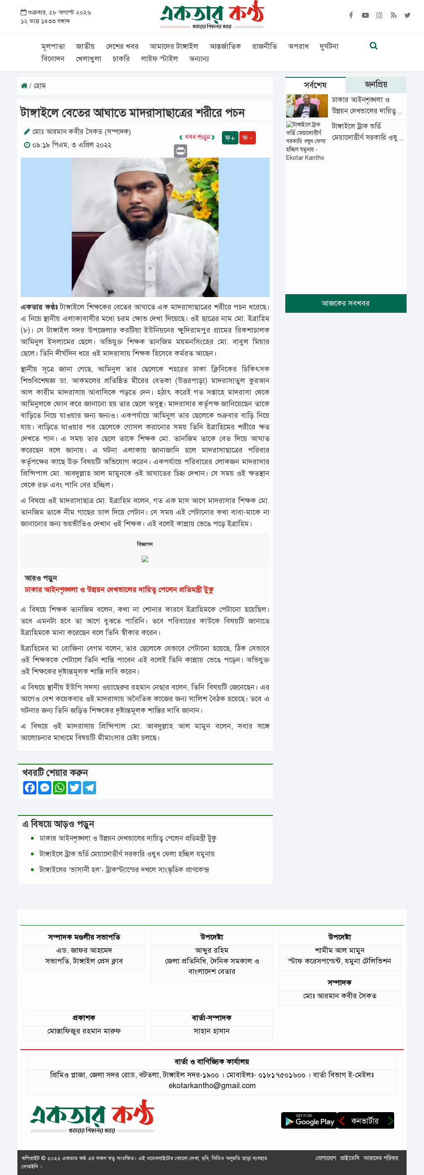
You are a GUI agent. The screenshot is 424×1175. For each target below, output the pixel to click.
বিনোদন (53, 58)
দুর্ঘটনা (329, 46)
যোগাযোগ (326, 1158)
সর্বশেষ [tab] (315, 85)
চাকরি (121, 58)
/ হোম (36, 86)
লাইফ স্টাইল (159, 58)
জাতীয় (85, 46)
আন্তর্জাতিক (225, 46)
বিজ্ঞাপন (145, 544)
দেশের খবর (122, 46)
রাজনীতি (264, 46)
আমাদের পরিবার (381, 1158)
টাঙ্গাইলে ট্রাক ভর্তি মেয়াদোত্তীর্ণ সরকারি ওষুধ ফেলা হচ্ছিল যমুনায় (127, 854)
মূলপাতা (53, 46)
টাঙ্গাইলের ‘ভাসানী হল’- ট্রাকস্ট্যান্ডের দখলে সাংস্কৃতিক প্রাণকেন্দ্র (126, 870)
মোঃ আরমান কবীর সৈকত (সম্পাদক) (81, 131)
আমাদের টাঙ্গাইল (174, 46)
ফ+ (230, 137)
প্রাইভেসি (349, 1158)
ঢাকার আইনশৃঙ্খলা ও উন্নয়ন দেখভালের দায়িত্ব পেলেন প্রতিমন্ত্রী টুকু (119, 589)
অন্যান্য (199, 58)
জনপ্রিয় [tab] (376, 84)
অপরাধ (298, 46)
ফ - (248, 137)
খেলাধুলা (88, 58)
